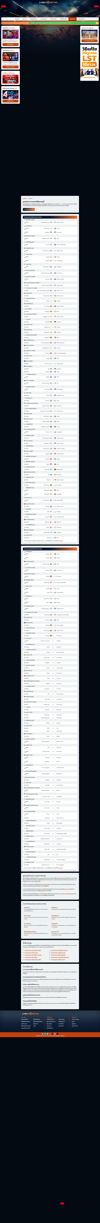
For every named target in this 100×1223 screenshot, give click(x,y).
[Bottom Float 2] (50, 1214)
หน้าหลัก (17, 19)
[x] (57, 1034)
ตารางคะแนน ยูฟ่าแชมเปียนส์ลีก (32, 959)
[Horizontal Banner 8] (50, 92)
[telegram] (47, 1034)
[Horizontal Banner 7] (50, 80)
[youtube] (50, 1034)
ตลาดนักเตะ (61, 1024)
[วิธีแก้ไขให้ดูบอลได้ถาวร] (89, 63)
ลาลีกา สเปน (24, 1024)
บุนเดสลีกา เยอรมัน (25, 1028)
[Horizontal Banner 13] (50, 140)
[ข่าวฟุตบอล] (10, 79)
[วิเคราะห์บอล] (10, 94)
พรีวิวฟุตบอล (63, 19)
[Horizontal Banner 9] (50, 104)
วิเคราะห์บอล (53, 19)
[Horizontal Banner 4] (50, 68)
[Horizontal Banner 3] (50, 56)
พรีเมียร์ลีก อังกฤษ (25, 1021)
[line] (45, 1034)
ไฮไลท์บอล (44, 894)
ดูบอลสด (72, 19)
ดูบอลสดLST (82, 19)
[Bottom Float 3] (50, 1210)
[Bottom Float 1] (50, 1219)
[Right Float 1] (96, 15)
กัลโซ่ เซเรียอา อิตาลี (25, 1026)
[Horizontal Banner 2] (50, 44)
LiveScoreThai (75, 1019)
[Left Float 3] (3, 47)
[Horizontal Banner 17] (50, 189)
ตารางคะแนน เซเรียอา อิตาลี (58, 953)
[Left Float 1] (3, 15)
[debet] (50, 1206)
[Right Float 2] (96, 31)
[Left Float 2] (3, 31)
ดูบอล (73, 1021)
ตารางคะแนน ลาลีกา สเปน (31, 953)
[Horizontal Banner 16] (50, 177)
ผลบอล (24, 19)
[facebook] (42, 1034)
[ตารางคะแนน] (89, 34)
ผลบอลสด (60, 541)
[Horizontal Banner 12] (50, 128)
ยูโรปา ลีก (35, 1024)
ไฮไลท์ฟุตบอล (33, 19)
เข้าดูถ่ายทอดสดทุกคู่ (29, 209)
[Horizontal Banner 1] (50, 31)
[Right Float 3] (96, 47)
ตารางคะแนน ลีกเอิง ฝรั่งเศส (58, 955)
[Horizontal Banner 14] (50, 153)
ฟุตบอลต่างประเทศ (51, 1021)
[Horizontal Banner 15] (50, 165)
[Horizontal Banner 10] (50, 116)
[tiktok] (52, 1034)
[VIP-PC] (50, 11)
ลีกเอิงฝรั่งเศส (36, 1019)
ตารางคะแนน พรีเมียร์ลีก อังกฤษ (59, 950)
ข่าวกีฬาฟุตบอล (50, 1019)
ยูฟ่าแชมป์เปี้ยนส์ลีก (37, 1021)
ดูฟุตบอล (74, 1024)
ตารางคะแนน (44, 19)
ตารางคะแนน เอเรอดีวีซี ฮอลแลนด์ (60, 957)
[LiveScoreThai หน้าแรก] (30, 1013)
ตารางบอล (49, 1026)
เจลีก (34, 1026)
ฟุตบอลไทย (49, 1024)
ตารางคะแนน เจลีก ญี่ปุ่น (30, 957)
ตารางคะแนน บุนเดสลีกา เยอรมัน (32, 955)
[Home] (48, 2)
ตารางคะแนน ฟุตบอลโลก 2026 (32, 950)
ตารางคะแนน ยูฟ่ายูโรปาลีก (58, 959)
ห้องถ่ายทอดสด (44, 884)
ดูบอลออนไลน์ (24, 1019)
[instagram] (55, 1034)
